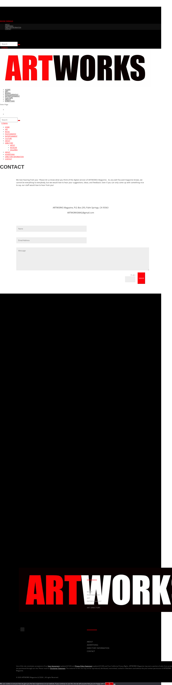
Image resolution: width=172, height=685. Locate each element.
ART (6, 129)
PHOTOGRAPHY (10, 134)
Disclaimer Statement (57, 668)
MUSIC (7, 132)
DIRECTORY (10, 101)
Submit (141, 278)
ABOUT (7, 24)
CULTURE (8, 138)
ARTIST (12, 145)
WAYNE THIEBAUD (6, 21)
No (111, 684)
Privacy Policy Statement (83, 666)
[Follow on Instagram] (22, 629)
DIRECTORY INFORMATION (13, 27)
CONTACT (8, 29)
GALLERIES (14, 150)
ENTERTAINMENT (11, 136)
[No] (114, 684)
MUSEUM (13, 148)
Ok (107, 684)
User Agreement (54, 666)
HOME (7, 127)
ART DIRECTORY (93, 607)
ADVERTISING (9, 26)
